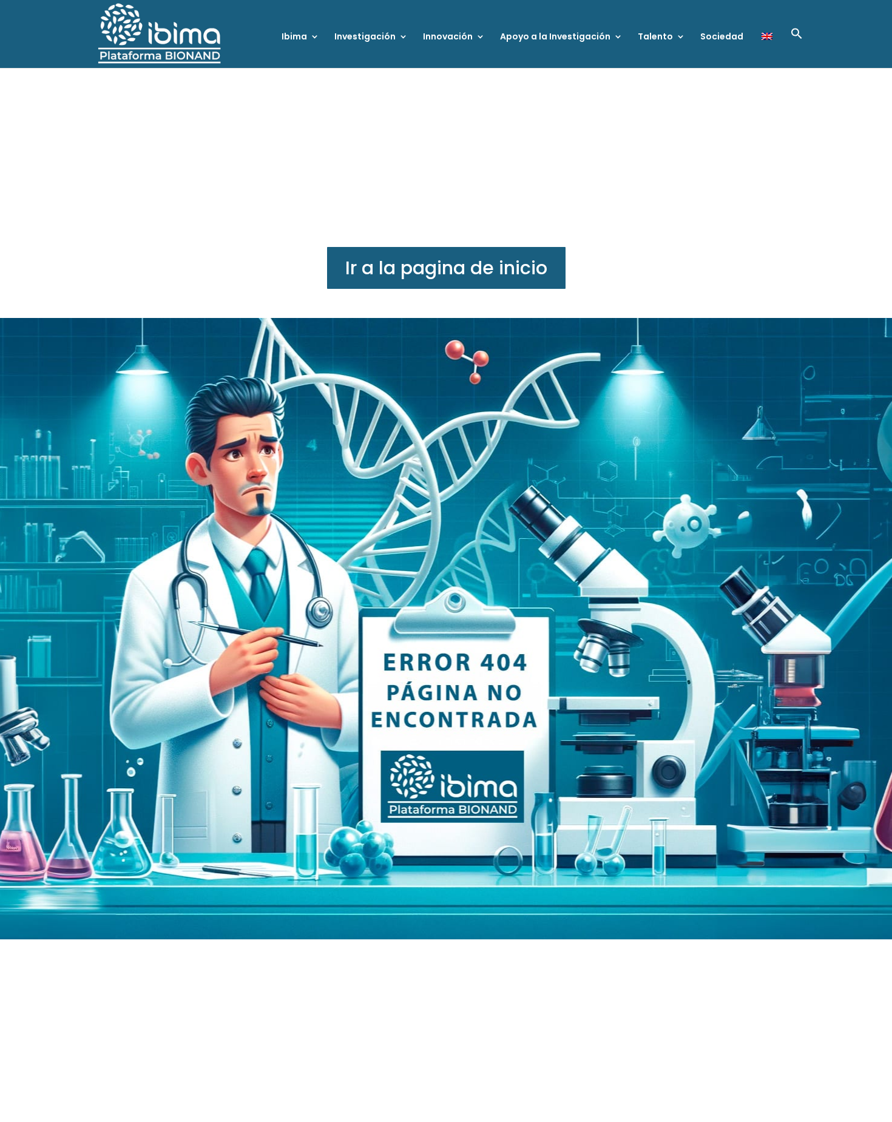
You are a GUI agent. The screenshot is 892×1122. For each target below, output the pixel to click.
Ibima (294, 37)
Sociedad (721, 37)
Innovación (448, 37)
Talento (655, 37)
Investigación (365, 37)
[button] (797, 47)
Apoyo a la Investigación (555, 37)
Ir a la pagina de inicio (446, 268)
